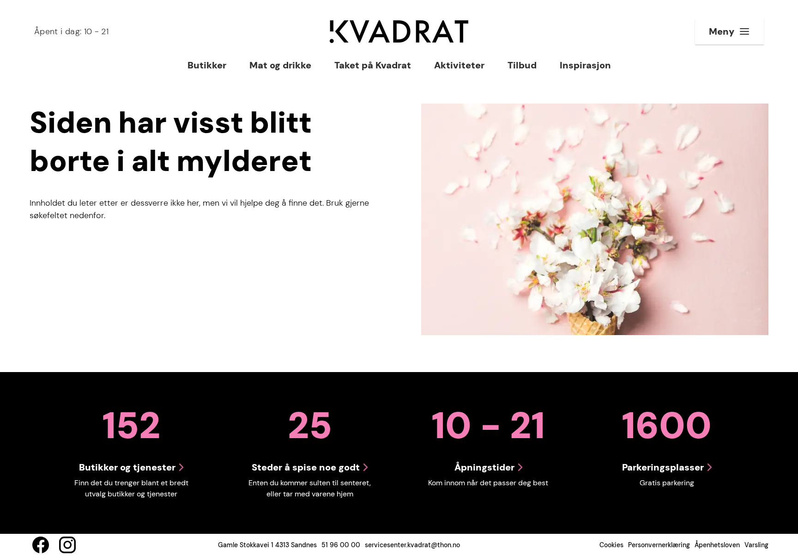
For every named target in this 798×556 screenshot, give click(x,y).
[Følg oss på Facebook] (41, 545)
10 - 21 (71, 31)
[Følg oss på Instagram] (67, 545)
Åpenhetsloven (717, 545)
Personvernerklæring (659, 545)
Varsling (756, 545)
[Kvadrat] (399, 31)
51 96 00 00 (340, 545)
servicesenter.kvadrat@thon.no (412, 545)
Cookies (611, 545)
